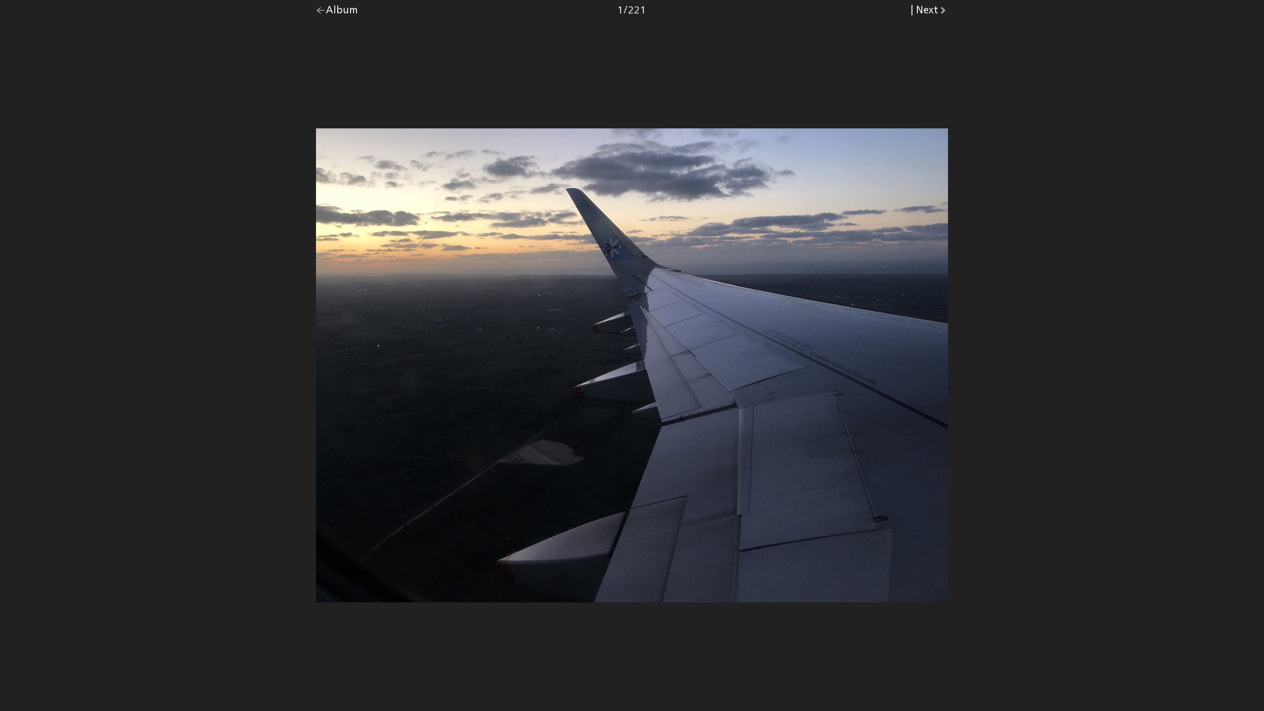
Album (342, 12)
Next (932, 12)
